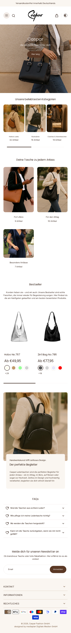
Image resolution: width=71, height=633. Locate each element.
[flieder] (53, 367)
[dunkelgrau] (40, 367)
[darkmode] (64, 15)
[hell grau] (26, 367)
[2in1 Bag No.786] (52, 327)
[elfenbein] (7, 367)
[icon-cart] (56, 15)
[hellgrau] (47, 367)
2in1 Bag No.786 (47, 354)
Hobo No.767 (12, 354)
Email (10, 569)
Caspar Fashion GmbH (39, 623)
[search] (13, 15)
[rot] (60, 367)
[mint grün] (20, 367)
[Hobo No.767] (18, 327)
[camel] (13, 367)
